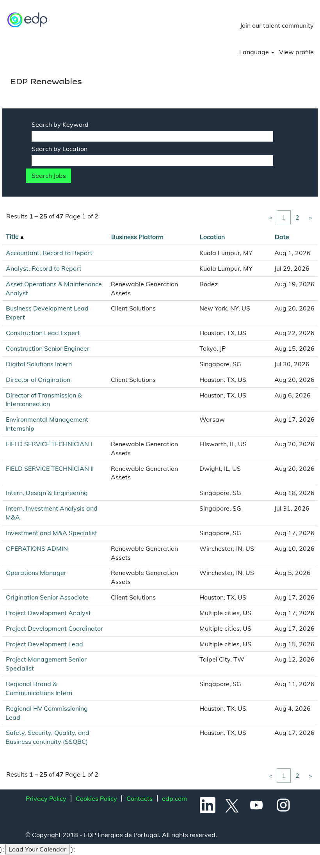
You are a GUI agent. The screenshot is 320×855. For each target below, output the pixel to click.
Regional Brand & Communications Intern (38, 688)
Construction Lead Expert (43, 333)
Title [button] (13, 236)
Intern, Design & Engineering (47, 493)
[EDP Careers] (28, 20)
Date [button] (282, 237)
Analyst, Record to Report (44, 268)
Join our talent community (277, 25)
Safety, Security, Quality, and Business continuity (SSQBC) (47, 737)
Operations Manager (36, 573)
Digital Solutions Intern (39, 364)
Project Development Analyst (48, 613)
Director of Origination (38, 379)
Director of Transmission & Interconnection (43, 399)
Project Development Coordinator (54, 628)
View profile (296, 51)
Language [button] (254, 51)
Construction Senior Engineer (47, 348)
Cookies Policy (96, 798)
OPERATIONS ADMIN (37, 548)
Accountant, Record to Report (49, 253)
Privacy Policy (46, 798)
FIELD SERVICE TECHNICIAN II (50, 468)
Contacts (139, 798)
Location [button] (212, 237)
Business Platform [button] (137, 237)
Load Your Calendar (37, 849)
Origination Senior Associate (47, 597)
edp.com (174, 798)
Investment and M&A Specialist (51, 533)
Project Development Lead (44, 644)
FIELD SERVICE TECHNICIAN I (49, 444)
